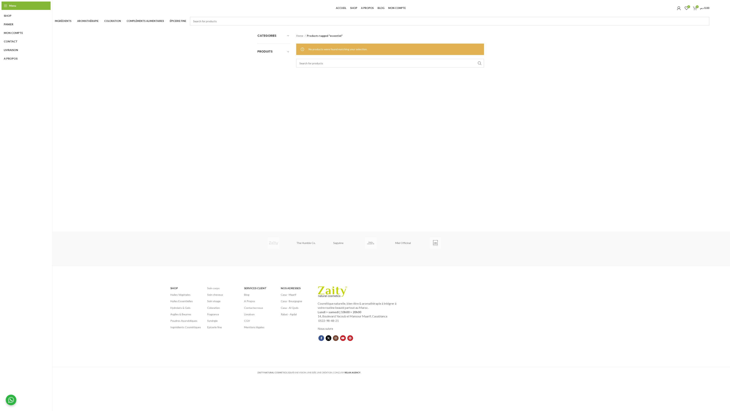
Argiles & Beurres (180, 314)
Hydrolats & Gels (180, 307)
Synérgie (212, 320)
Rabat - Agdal (289, 314)
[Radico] (371, 242)
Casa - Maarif (288, 294)
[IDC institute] (435, 242)
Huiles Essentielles (181, 301)
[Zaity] (273, 242)
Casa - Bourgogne (291, 301)
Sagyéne (338, 243)
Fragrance (213, 314)
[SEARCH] (705, 21)
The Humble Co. (306, 243)
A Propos (249, 301)
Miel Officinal (403, 243)
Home (300, 35)
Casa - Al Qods (289, 307)
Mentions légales (254, 327)
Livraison (249, 314)
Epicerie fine (214, 327)
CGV (247, 320)
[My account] (679, 8)
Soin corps (213, 288)
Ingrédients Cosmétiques (185, 327)
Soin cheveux (215, 294)
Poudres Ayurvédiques (183, 320)
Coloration (213, 307)
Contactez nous (253, 307)
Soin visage (214, 301)
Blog (246, 294)
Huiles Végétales (180, 294)
